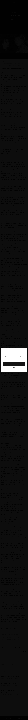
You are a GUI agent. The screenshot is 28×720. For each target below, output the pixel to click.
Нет (14, 367)
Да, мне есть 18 (14, 364)
